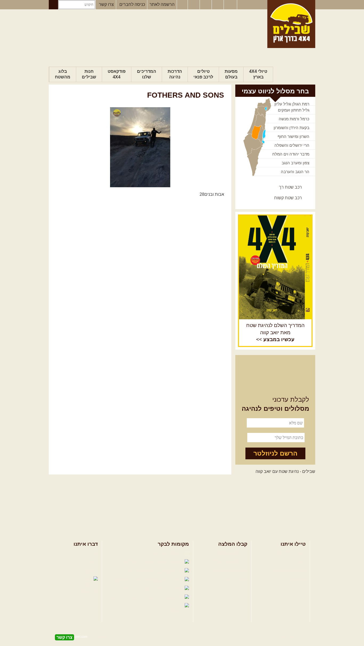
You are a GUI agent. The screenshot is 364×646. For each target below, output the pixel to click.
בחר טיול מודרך (291, 562)
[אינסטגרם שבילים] (194, 5)
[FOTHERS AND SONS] (140, 147)
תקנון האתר (87, 570)
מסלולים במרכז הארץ (228, 562)
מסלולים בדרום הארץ (228, 570)
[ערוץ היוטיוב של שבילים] (206, 5)
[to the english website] (230, 4)
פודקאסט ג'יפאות (136, 588)
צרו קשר (106, 4)
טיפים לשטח (236, 579)
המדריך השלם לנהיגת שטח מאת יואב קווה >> (275, 332)
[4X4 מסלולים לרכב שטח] (275, 267)
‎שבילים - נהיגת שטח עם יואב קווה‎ (285, 471)
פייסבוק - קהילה (140, 562)
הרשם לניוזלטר (275, 453)
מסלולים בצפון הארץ (228, 553)
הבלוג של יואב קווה (132, 579)
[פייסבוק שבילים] (182, 5)
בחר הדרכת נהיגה (289, 570)
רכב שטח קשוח (288, 198)
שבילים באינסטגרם (130, 597)
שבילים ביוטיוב (143, 570)
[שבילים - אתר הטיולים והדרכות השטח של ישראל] (291, 24)
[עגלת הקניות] (218, 5)
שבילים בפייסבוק (167, 553)
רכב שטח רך (290, 187)
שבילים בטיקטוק (168, 611)
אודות (93, 553)
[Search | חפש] (53, 4)
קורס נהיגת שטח (291, 579)
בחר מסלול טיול (291, 553)
